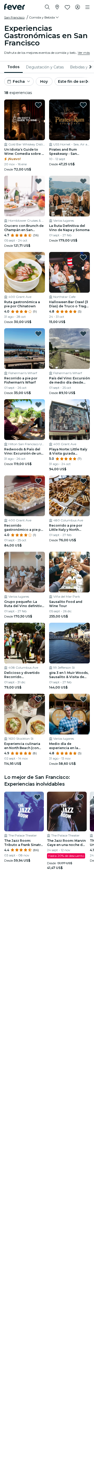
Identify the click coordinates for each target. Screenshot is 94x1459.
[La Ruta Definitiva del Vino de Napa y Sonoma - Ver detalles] (69, 196)
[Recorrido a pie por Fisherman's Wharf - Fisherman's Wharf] (24, 348)
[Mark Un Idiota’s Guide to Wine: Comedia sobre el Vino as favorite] (38, 105)
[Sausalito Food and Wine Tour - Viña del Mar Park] (69, 572)
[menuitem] (13, 67)
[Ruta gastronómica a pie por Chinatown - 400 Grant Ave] (24, 272)
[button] (44, 17)
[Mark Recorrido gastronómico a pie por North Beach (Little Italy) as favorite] (38, 481)
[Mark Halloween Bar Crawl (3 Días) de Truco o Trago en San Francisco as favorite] (83, 257)
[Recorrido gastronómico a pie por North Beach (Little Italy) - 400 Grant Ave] (24, 495)
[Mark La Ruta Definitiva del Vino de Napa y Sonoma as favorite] (83, 181)
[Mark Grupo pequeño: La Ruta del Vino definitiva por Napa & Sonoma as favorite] (38, 557)
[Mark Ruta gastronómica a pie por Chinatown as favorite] (38, 257)
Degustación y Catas (45, 67)
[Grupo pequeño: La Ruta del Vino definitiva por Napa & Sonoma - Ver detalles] (24, 572)
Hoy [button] (44, 81)
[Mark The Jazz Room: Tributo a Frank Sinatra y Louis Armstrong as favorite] (37, 797)
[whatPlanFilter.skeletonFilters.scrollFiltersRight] (90, 67)
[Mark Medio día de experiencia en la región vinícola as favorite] (83, 699)
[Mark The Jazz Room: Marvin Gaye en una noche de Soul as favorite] (80, 797)
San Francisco (14, 17)
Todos (13, 66)
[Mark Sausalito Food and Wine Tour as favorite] (83, 557)
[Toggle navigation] (87, 7)
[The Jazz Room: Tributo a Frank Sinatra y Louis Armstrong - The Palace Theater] (24, 811)
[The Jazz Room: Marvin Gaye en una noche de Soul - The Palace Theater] (67, 811)
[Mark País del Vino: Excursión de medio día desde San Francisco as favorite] (83, 333)
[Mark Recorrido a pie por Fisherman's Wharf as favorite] (38, 333)
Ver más (84, 53)
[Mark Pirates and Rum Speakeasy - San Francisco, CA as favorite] (83, 105)
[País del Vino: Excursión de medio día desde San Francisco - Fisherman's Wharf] (69, 348)
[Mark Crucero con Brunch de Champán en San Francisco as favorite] (38, 181)
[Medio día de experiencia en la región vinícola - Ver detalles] (69, 714)
